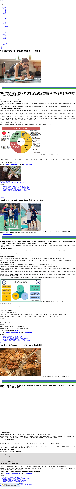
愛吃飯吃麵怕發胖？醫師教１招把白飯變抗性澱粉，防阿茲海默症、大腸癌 (16, 189)
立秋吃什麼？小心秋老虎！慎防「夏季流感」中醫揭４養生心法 (14, 337)
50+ (25, 484)
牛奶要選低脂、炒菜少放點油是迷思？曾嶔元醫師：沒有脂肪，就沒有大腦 (16, 478)
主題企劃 (4, 44)
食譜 (5, 22)
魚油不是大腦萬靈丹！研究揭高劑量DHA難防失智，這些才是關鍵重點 (15, 190)
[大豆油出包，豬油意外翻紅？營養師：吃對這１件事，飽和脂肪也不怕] (38, 173)
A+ (3, 89)
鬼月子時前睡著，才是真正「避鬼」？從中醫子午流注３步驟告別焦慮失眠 (16, 340)
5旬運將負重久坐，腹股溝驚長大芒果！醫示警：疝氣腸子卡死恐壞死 (15, 338)
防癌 (5, 14)
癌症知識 (4, 13)
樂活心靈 (4, 27)
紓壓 (5, 32)
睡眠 (5, 33)
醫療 (5, 10)
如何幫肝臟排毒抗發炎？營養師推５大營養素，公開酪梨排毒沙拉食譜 (15, 186)
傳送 (3, 88)
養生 (5, 18)
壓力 (5, 30)
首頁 (1, 47)
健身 (5, 24)
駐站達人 (6, 43)
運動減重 (4, 23)
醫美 (5, 35)
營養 (5, 20)
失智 (5, 12)
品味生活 (4, 38)
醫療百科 (4, 8)
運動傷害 (6, 26)
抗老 (5, 37)
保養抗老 (4, 34)
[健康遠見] (2, 0)
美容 (5, 36)
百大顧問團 (7, 42)
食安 (5, 21)
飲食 (5, 19)
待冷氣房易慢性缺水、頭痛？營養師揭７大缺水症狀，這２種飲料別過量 (15, 187)
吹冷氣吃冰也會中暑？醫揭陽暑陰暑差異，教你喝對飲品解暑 (13, 339)
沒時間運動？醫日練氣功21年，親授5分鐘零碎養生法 (12, 336)
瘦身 (5, 25)
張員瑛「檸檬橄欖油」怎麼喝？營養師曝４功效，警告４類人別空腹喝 (15, 188)
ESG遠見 (22, 484)
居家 (5, 39)
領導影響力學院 (30, 484)
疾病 (5, 9)
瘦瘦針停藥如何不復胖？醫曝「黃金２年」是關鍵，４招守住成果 (14, 480)
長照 (5, 11)
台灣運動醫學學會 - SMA (7, 234)
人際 (5, 31)
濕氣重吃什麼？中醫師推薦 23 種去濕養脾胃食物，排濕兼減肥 (13, 481)
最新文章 (4, 7)
